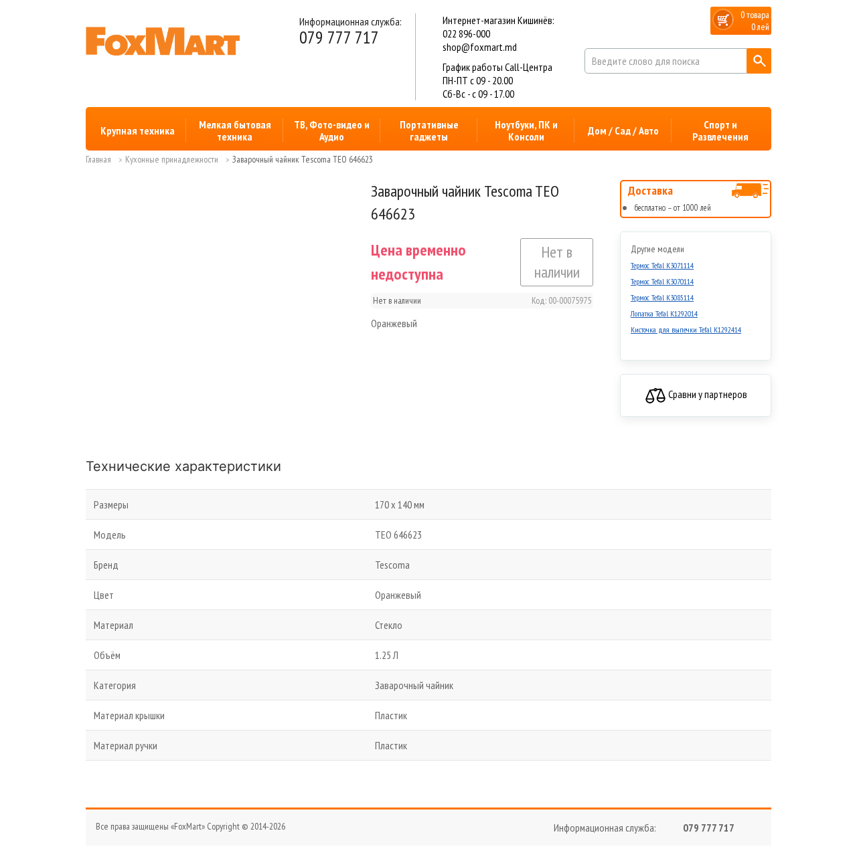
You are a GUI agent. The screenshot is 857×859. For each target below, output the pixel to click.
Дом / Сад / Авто (623, 130)
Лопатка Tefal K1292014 (664, 313)
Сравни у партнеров (706, 394)
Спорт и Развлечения (720, 130)
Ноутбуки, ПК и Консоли (526, 130)
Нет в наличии (557, 262)
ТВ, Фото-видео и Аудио (332, 130)
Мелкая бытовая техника (235, 130)
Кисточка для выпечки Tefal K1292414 (686, 329)
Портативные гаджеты (429, 130)
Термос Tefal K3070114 (662, 281)
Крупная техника (137, 130)
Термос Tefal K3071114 (662, 265)
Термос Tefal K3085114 (662, 297)
